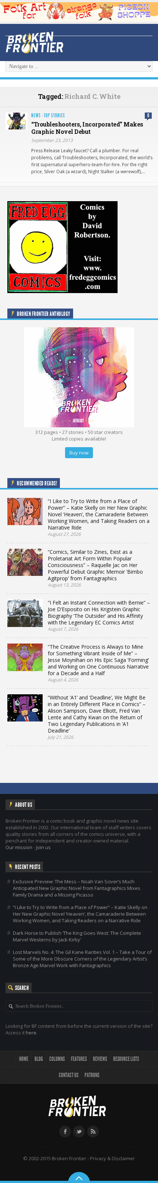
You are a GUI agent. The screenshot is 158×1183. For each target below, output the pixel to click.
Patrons (92, 1075)
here (31, 1032)
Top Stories (54, 116)
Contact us (68, 1075)
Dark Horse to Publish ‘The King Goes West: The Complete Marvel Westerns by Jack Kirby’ (77, 936)
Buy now (79, 452)
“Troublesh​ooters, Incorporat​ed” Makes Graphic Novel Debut (87, 128)
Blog (39, 1058)
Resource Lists (126, 1058)
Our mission (19, 847)
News (36, 116)
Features (79, 1058)
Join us (43, 847)
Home (23, 1058)
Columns (57, 1058)
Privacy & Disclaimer (112, 1158)
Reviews (100, 1058)
